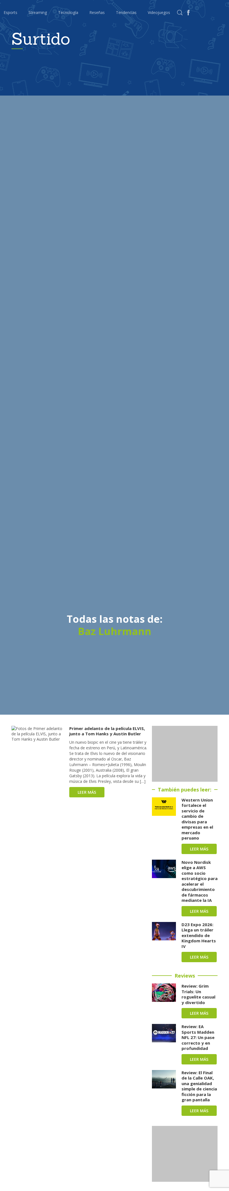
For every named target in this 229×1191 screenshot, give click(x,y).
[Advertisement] (185, 754)
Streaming (37, 12)
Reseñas (97, 12)
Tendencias (126, 12)
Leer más (87, 792)
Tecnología (68, 12)
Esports (10, 12)
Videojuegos (159, 12)
